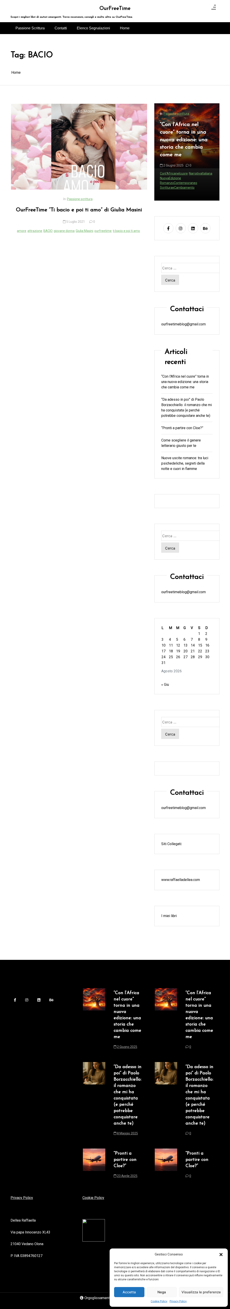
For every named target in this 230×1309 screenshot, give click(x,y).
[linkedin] (193, 228)
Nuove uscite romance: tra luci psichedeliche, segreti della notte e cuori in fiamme (184, 463)
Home (125, 28)
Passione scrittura (80, 199)
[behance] (205, 228)
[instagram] (181, 228)
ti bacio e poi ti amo (126, 231)
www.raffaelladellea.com (180, 880)
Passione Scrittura (30, 28)
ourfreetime (103, 231)
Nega (161, 1292)
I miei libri (169, 916)
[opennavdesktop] (213, 8)
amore (21, 231)
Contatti (61, 28)
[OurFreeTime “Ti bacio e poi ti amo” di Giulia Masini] (79, 147)
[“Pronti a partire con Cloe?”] (94, 1166)
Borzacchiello (169, 187)
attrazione (34, 231)
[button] (221, 1254)
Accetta (129, 1292)
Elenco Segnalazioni (93, 28)
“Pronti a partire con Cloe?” (182, 428)
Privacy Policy (178, 1301)
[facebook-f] (168, 228)
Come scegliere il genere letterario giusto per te (181, 443)
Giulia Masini (84, 231)
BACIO (48, 231)
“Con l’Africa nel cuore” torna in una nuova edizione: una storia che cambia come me (185, 381)
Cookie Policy (159, 1301)
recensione (198, 187)
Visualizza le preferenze (201, 1292)
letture (185, 187)
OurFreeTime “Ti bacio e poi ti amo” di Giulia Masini (79, 210)
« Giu (165, 684)
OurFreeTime (115, 8)
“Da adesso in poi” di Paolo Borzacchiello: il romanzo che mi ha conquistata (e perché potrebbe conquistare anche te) (186, 150)
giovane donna (64, 231)
